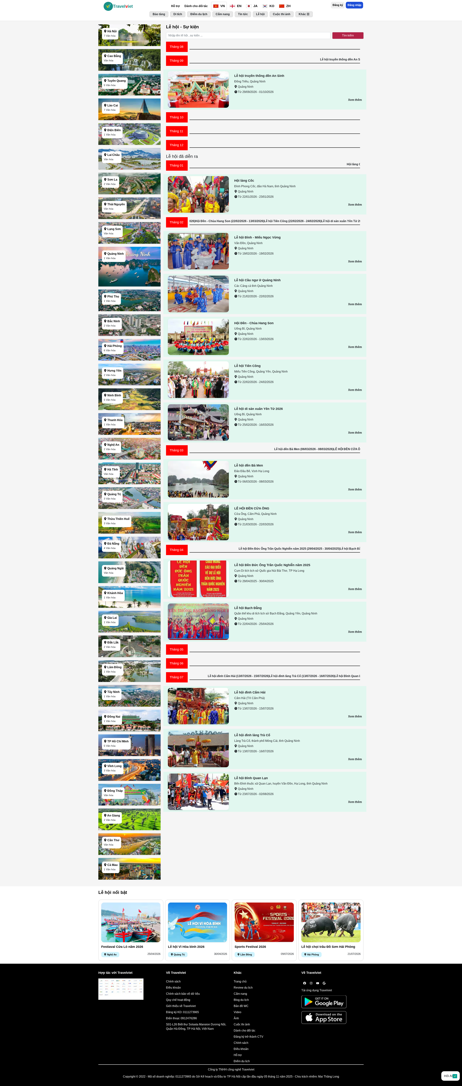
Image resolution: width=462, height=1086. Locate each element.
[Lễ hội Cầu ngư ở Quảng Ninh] (198, 293)
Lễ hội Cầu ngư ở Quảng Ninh (257, 280)
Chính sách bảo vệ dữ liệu (183, 993)
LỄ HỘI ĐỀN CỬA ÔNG (251, 508)
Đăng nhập (354, 4)
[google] (324, 983)
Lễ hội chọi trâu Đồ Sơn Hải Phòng (328, 947)
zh (288, 6)
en (238, 6)
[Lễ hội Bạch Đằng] (198, 621)
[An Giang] (129, 829)
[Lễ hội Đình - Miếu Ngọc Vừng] (198, 250)
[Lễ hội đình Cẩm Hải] (198, 705)
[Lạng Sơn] (129, 242)
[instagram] (311, 983)
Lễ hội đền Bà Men (248, 465)
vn (222, 6)
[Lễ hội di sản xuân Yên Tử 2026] (198, 422)
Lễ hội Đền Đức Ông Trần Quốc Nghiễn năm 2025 (272, 565)
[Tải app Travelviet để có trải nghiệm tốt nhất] (323, 1002)
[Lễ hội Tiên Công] (198, 379)
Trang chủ (240, 981)
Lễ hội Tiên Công (247, 366)
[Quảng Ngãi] (129, 582)
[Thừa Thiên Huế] (129, 532)
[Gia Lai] (129, 631)
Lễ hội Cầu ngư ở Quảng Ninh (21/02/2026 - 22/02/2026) (239, 221)
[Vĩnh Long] (129, 779)
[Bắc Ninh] (129, 334)
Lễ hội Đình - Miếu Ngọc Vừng (257, 237)
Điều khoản (173, 987)
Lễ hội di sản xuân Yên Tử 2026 (258, 409)
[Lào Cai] (129, 119)
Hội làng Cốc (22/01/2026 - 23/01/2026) (232, 164)
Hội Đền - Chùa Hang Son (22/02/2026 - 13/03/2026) (311, 221)
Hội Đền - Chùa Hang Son (254, 323)
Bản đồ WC (241, 1006)
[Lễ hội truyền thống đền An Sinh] (198, 89)
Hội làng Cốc (244, 180)
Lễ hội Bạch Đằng (248, 608)
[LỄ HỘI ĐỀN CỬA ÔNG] (198, 521)
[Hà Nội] (129, 45)
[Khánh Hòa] (129, 606)
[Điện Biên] (129, 143)
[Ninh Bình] (129, 409)
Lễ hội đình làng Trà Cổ (252, 735)
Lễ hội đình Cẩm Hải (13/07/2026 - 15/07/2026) (320, 676)
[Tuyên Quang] (129, 94)
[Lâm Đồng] (129, 680)
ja (255, 6)
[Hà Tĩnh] (129, 483)
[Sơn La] (129, 193)
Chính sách (173, 981)
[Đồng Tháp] (129, 804)
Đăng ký (338, 4)
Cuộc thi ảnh (242, 1024)
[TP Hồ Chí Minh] (129, 755)
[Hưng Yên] (129, 384)
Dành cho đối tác (196, 6)
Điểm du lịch (242, 1061)
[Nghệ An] (129, 458)
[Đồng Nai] (129, 730)
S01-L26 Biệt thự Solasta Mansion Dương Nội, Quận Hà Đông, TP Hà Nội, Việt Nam (196, 1026)
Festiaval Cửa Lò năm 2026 (122, 947)
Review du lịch (243, 987)
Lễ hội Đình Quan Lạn (251, 778)
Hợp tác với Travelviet (115, 973)
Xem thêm (355, 99)
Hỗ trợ (175, 6)
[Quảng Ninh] (129, 285)
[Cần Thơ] (129, 853)
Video (237, 1012)
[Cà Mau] (129, 878)
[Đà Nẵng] (129, 557)
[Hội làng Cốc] (198, 194)
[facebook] (304, 983)
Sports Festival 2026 (250, 947)
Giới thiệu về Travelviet (181, 1006)
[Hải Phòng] (129, 359)
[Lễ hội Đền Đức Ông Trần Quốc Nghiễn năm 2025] (198, 578)
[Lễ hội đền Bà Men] (198, 479)
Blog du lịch (241, 999)
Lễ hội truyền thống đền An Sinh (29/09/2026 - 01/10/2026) (190, 59)
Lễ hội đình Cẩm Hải (249, 692)
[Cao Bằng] (129, 69)
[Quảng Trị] (129, 507)
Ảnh (236, 1018)
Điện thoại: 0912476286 (181, 1018)
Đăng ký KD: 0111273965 (182, 1012)
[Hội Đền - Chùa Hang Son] (198, 336)
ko (271, 6)
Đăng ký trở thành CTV (248, 1036)
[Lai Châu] (129, 168)
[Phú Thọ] (129, 310)
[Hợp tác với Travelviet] (120, 989)
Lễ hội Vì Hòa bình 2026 (186, 947)
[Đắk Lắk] (129, 656)
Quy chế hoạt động (178, 999)
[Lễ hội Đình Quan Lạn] (198, 791)
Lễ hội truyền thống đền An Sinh (259, 76)
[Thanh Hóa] (129, 433)
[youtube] (317, 983)
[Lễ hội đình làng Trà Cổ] (198, 748)
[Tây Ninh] (129, 705)
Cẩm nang (240, 993)
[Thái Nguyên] (129, 218)
